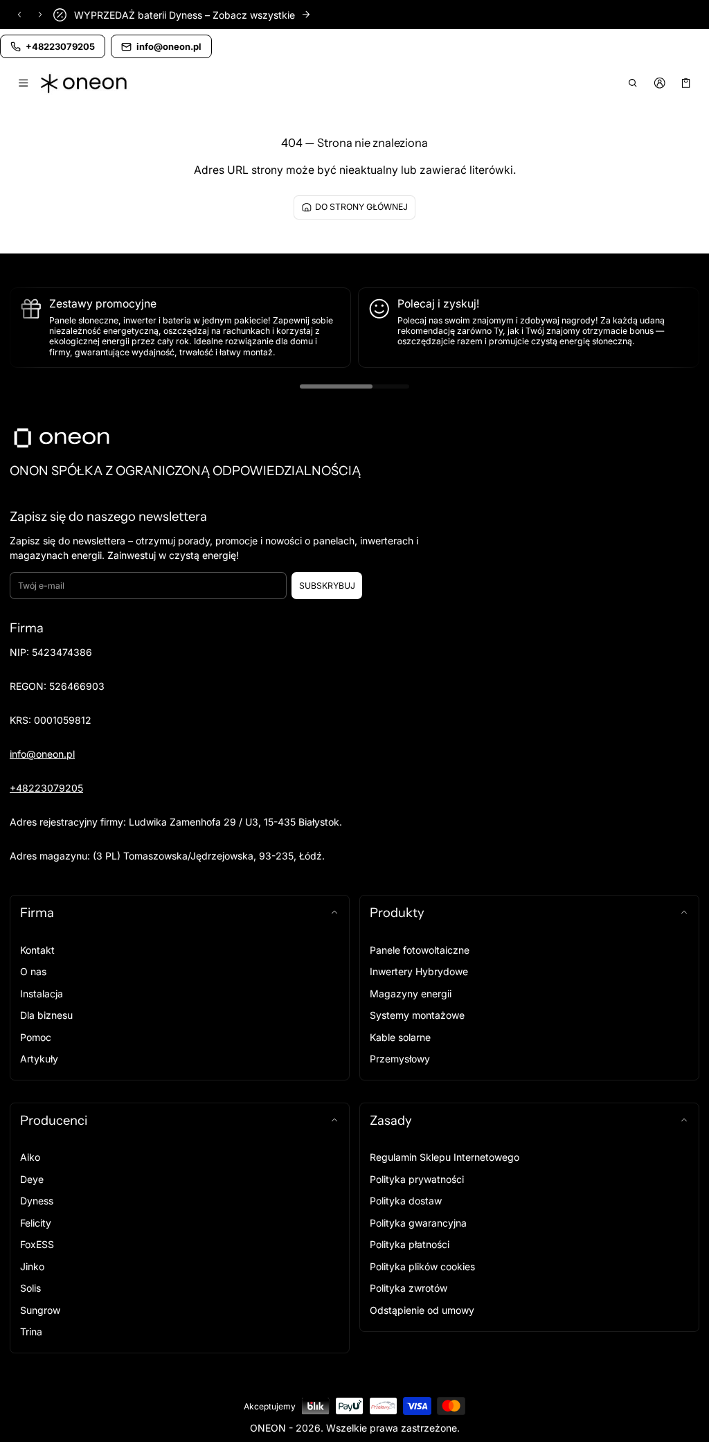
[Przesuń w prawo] (40, 14)
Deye (32, 1179)
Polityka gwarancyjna (418, 1223)
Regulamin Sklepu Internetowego (444, 1157)
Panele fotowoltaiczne (419, 950)
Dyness (36, 1201)
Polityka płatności (409, 1244)
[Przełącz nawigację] (23, 83)
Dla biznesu (46, 1015)
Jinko (32, 1266)
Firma (37, 912)
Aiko (30, 1157)
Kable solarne (400, 1037)
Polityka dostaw (406, 1201)
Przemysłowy (400, 1059)
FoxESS (37, 1244)
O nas (33, 971)
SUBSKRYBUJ (327, 585)
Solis (30, 1288)
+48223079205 (46, 788)
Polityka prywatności (417, 1179)
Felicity (35, 1223)
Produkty (397, 912)
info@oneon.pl (42, 754)
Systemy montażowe (417, 1015)
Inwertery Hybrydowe (419, 971)
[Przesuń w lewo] (19, 14)
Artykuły (39, 1059)
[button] (633, 83)
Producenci (53, 1120)
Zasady (391, 1120)
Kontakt (37, 950)
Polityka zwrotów (408, 1288)
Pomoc (35, 1037)
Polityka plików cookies (422, 1266)
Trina (31, 1331)
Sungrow (40, 1310)
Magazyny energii (410, 993)
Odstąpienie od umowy (422, 1310)
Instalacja (41, 993)
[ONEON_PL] (85, 83)
